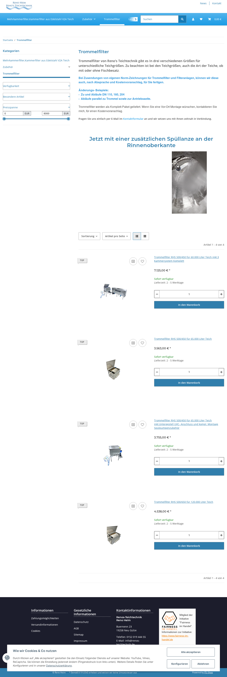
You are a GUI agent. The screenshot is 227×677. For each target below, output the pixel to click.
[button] (193, 19)
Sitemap (79, 634)
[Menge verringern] (157, 294)
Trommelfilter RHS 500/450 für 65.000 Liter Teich (183, 338)
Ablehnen (203, 663)
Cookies (35, 631)
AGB (76, 628)
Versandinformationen (44, 624)
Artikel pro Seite (115, 236)
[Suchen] (182, 19)
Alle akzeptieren (191, 652)
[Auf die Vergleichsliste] (133, 261)
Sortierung (87, 236)
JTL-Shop (208, 672)
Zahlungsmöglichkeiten (45, 618)
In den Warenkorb (189, 304)
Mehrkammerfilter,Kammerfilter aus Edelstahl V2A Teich (36, 60)
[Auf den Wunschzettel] (142, 261)
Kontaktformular (133, 118)
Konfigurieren (179, 663)
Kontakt (216, 3)
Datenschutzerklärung (59, 665)
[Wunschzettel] (201, 19)
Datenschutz (81, 622)
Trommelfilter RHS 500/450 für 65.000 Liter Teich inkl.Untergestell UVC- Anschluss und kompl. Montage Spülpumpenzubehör (186, 424)
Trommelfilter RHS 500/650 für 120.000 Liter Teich (183, 502)
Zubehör (8, 67)
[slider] (4, 119)
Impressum (80, 640)
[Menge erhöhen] (221, 294)
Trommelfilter (11, 73)
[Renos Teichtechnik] (19, 5)
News (203, 3)
